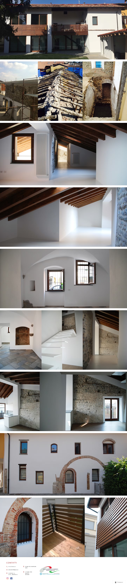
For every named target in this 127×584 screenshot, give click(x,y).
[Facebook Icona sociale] (11, 578)
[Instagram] (7, 578)
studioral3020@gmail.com (13, 569)
